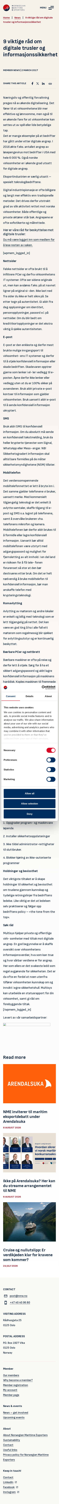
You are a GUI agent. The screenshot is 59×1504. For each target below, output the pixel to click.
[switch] (50, 759)
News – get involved (15, 1412)
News (17, 17)
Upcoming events (14, 1417)
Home (6, 17)
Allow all (29, 793)
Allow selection (29, 803)
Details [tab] (29, 696)
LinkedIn (8, 1482)
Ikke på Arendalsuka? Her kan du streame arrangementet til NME (29, 1186)
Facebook (9, 1487)
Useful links (10, 1450)
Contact (8, 1445)
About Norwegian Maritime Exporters (25, 1435)
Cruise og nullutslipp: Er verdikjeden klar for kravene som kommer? (28, 1255)
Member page (11, 1395)
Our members (11, 1375)
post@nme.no (18, 1296)
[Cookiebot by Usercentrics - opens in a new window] (42, 688)
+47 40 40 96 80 (20, 1302)
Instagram (9, 1492)
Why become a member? (18, 1380)
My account (10, 1390)
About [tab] (48, 696)
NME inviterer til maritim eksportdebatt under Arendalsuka (25, 1117)
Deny (29, 813)
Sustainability (11, 1440)
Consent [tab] (10, 696)
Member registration (15, 1385)
